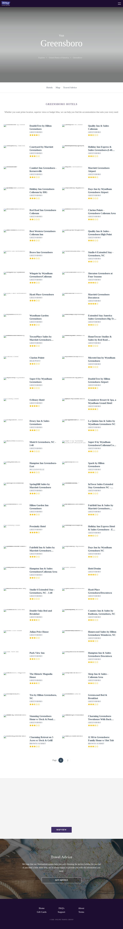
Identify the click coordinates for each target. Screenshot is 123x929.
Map (58, 87)
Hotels (49, 87)
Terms (81, 912)
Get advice (61, 880)
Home (42, 908)
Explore (41, 57)
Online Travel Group (64, 919)
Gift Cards (41, 912)
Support (61, 912)
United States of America (59, 57)
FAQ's (61, 908)
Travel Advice (70, 87)
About (81, 908)
